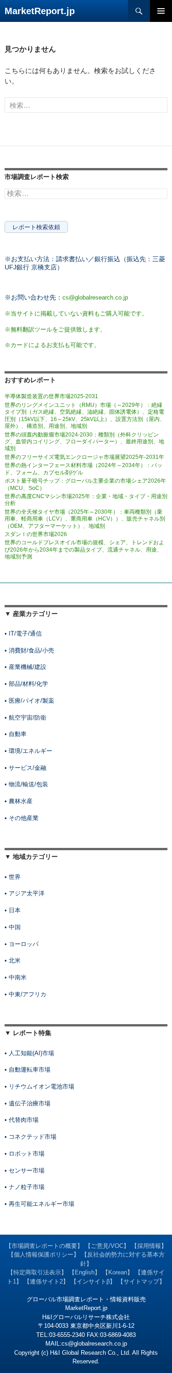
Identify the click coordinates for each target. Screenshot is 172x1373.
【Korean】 (117, 1272)
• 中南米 (16, 977)
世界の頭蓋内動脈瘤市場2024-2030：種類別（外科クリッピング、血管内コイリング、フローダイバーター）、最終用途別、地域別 (84, 441)
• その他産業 (22, 818)
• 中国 (13, 927)
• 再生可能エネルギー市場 (39, 1203)
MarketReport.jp (40, 11)
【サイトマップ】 (141, 1281)
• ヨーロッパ (22, 944)
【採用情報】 (149, 1245)
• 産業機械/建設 (25, 666)
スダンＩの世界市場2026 (36, 534)
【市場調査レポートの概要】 (44, 1245)
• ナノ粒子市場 (24, 1187)
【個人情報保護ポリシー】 (43, 1254)
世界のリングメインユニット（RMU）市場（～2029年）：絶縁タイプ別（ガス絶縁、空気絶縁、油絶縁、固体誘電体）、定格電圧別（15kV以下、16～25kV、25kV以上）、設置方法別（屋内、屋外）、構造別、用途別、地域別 (85, 415)
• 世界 (13, 876)
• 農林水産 (19, 801)
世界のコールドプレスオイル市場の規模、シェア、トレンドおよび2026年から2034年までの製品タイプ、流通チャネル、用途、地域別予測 (84, 549)
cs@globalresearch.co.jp (95, 297)
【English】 (84, 1272)
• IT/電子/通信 (23, 633)
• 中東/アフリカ (25, 994)
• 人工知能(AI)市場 (29, 1053)
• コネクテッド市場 (30, 1136)
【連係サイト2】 (46, 1281)
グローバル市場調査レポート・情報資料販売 (86, 1299)
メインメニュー (161, 11)
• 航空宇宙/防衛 (25, 717)
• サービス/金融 (25, 767)
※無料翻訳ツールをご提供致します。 (55, 329)
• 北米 (13, 960)
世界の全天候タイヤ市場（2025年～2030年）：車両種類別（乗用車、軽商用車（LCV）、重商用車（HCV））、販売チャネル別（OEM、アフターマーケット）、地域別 (85, 519)
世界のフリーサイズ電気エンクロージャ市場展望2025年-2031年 (84, 457)
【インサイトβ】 (93, 1281)
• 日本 (13, 910)
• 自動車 (16, 734)
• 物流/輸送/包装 (26, 784)
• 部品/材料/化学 (26, 683)
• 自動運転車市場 (27, 1069)
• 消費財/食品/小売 (29, 650)
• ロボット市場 (24, 1153)
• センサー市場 (24, 1170)
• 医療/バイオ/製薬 (29, 700)
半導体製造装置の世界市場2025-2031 (51, 396)
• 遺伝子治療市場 (27, 1103)
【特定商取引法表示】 (37, 1272)
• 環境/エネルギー (28, 750)
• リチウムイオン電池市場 (39, 1086)
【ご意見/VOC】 (107, 1245)
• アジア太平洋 (24, 893)
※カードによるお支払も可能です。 (52, 345)
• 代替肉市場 (22, 1119)
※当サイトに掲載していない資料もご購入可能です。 (76, 313)
